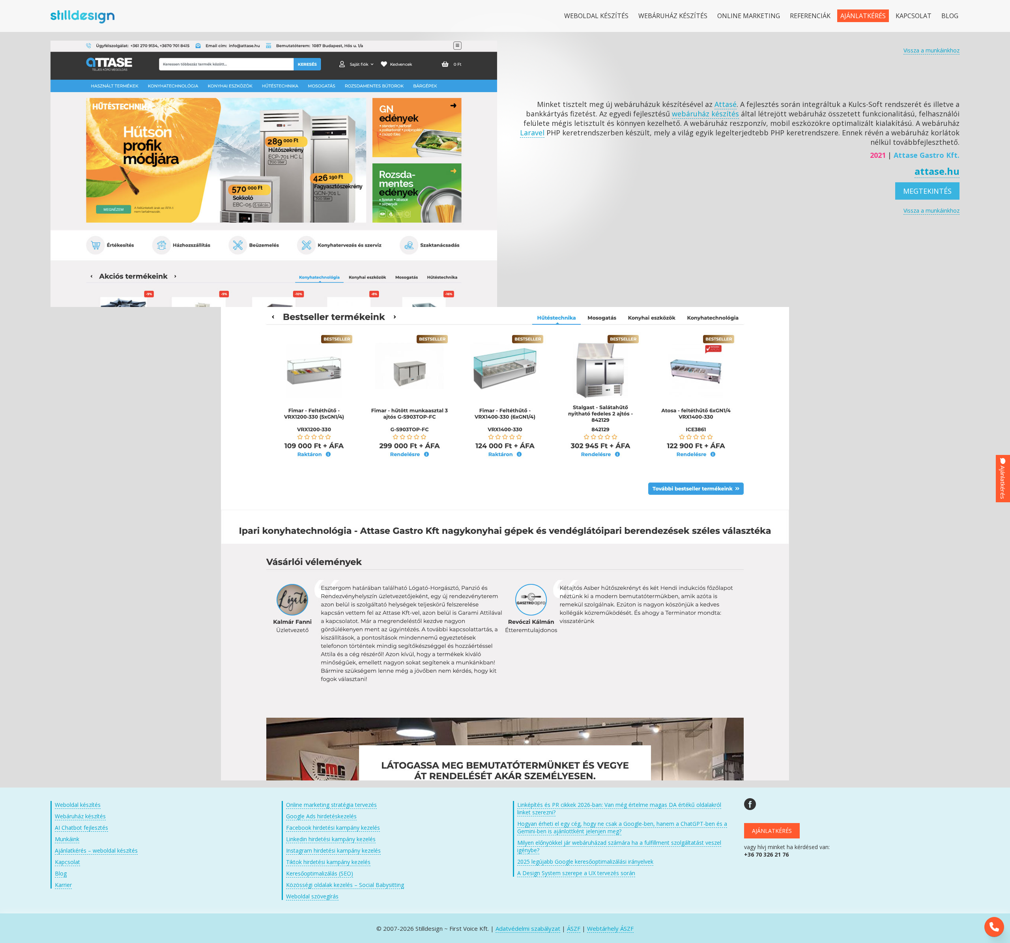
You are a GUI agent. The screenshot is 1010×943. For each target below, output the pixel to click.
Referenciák (810, 15)
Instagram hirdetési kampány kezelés (333, 850)
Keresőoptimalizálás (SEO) (319, 873)
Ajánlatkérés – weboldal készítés (96, 850)
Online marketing (748, 15)
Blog (949, 15)
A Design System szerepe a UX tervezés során (576, 873)
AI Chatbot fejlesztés (81, 827)
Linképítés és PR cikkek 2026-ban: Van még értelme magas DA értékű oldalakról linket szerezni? (619, 808)
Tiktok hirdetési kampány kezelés (328, 862)
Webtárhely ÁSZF (610, 928)
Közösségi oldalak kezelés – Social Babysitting (345, 885)
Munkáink (67, 839)
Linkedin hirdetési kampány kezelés (331, 839)
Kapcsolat (913, 15)
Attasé (725, 104)
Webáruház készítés (672, 15)
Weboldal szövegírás (312, 896)
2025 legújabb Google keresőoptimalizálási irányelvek (585, 861)
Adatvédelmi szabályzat (528, 928)
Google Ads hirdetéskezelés (321, 816)
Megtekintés (927, 191)
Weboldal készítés (596, 15)
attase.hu (937, 171)
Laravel (532, 132)
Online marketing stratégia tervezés (331, 804)
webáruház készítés (705, 113)
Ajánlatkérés (863, 15)
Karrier (63, 885)
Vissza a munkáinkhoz (931, 50)
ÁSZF (573, 928)
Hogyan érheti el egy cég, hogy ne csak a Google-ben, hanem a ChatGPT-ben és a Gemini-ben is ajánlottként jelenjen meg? (622, 827)
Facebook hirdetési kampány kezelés (333, 827)
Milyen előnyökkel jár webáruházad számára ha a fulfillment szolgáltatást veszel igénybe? (619, 846)
